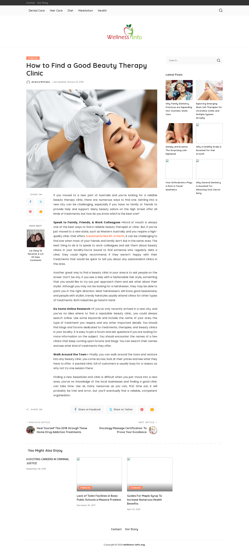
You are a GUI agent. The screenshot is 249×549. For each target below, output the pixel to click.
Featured (33, 58)
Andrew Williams (41, 82)
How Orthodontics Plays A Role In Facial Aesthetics (179, 186)
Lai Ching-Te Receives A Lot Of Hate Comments (36, 255)
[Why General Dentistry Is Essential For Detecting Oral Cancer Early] (209, 169)
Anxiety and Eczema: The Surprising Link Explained (177, 150)
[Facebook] (30, 202)
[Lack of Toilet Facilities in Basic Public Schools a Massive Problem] (99, 474)
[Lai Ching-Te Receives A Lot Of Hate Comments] (36, 238)
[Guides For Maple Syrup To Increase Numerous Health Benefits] (149, 474)
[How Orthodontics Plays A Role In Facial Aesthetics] (179, 169)
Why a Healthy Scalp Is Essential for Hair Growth (208, 150)
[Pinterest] (30, 212)
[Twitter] (41, 202)
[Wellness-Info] (124, 31)
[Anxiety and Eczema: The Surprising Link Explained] (179, 133)
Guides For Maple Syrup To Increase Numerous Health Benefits (144, 499)
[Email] (41, 212)
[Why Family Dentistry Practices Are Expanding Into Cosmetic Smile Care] (179, 90)
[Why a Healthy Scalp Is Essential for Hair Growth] (209, 133)
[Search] (221, 10)
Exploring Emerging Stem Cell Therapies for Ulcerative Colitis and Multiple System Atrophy (209, 110)
